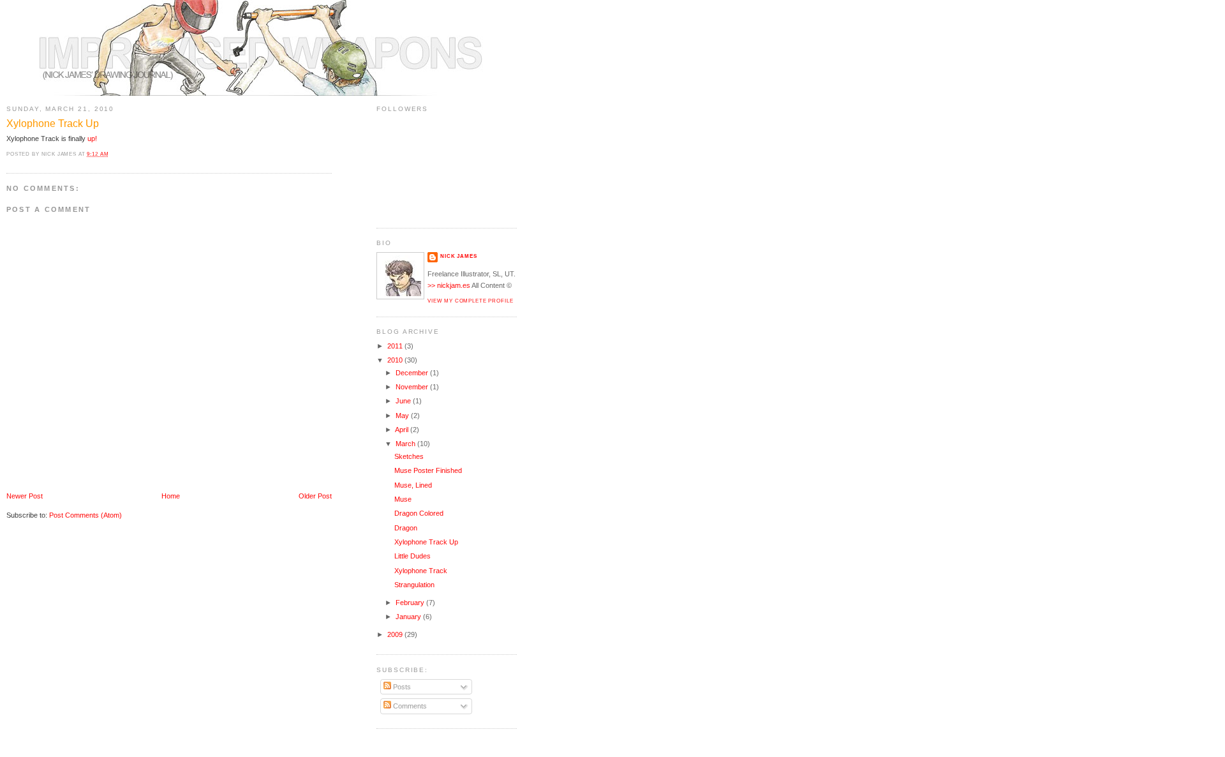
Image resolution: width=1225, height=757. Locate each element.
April (402, 429)
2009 (396, 634)
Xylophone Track (420, 570)
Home (170, 496)
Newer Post (24, 496)
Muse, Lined (413, 485)
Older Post (315, 496)
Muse (403, 499)
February (411, 602)
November (413, 387)
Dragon (405, 528)
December (413, 373)
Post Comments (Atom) (85, 515)
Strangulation (414, 584)
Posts (401, 687)
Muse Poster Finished (428, 470)
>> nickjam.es (448, 285)
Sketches (409, 456)
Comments (409, 706)
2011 (396, 346)
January (409, 616)
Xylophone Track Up (52, 123)
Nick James (458, 256)
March (406, 443)
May (403, 415)
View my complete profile (470, 300)
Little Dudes (412, 556)
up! (92, 138)
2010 (396, 360)
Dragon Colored (418, 513)
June (404, 401)
